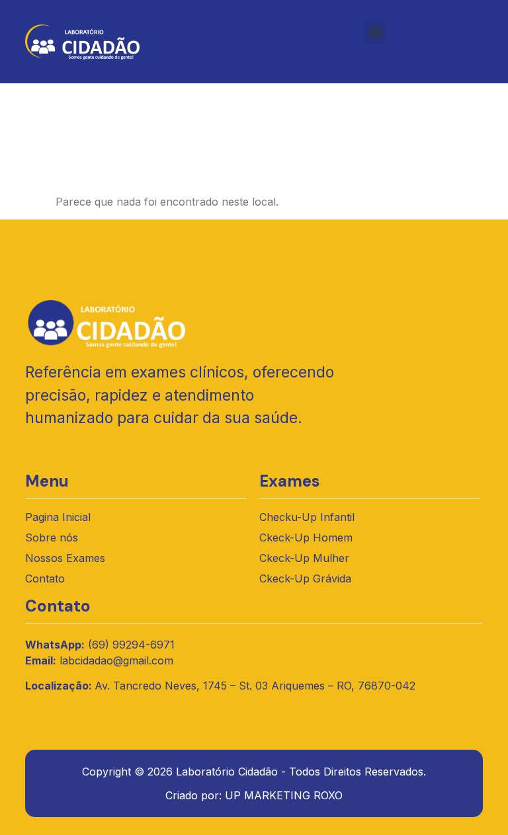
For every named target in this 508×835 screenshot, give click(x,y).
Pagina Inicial (58, 517)
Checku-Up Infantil (307, 517)
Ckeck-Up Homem (306, 537)
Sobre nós (51, 537)
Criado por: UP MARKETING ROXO (254, 795)
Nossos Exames (65, 558)
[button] (375, 32)
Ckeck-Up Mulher (304, 558)
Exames (289, 481)
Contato (45, 578)
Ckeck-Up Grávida (305, 578)
